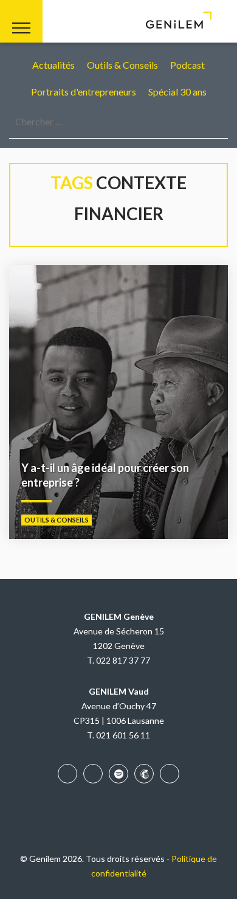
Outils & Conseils (122, 65)
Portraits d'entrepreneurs (83, 91)
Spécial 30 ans (177, 91)
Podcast (187, 65)
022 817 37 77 (123, 660)
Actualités (53, 65)
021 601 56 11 (123, 735)
